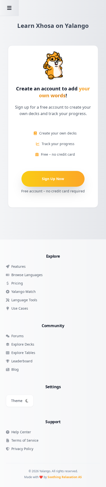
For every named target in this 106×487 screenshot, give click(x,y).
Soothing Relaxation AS (65, 477)
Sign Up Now (53, 178)
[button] (9, 7)
